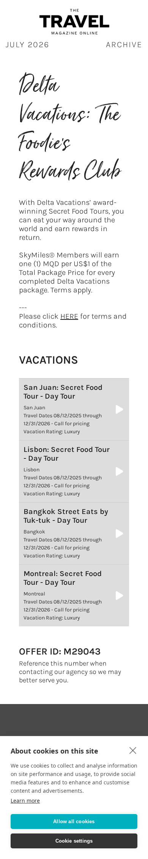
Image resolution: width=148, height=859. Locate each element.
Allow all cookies (73, 821)
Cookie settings (74, 841)
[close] (133, 750)
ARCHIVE (124, 44)
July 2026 (27, 44)
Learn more (25, 800)
